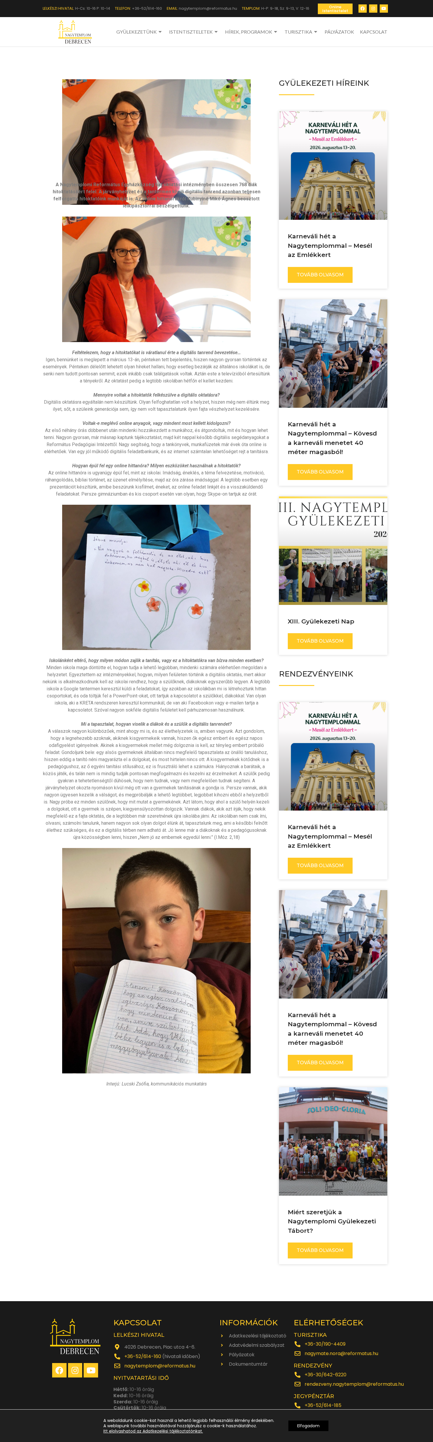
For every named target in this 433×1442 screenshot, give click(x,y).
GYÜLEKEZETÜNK (136, 31)
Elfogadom (308, 1426)
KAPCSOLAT (373, 31)
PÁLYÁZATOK (339, 31)
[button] (335, 9)
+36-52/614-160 (142, 1356)
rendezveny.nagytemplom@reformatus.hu (354, 1384)
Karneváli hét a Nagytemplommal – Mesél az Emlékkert (330, 245)
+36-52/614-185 (323, 1405)
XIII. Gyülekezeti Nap (321, 621)
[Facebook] (362, 8)
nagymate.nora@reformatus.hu (341, 1353)
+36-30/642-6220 (325, 1374)
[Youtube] (384, 8)
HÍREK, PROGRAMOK (248, 31)
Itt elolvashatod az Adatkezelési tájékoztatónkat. (153, 1431)
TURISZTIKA (298, 31)
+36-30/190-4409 (325, 1344)
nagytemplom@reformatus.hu (159, 1365)
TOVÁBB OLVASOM (320, 275)
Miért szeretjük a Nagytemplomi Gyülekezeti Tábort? (332, 1221)
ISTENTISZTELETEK (191, 31)
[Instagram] (373, 8)
